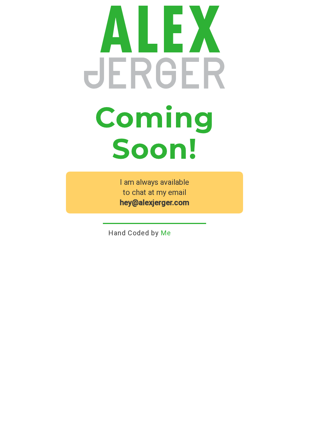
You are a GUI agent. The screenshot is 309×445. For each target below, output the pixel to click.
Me (166, 233)
